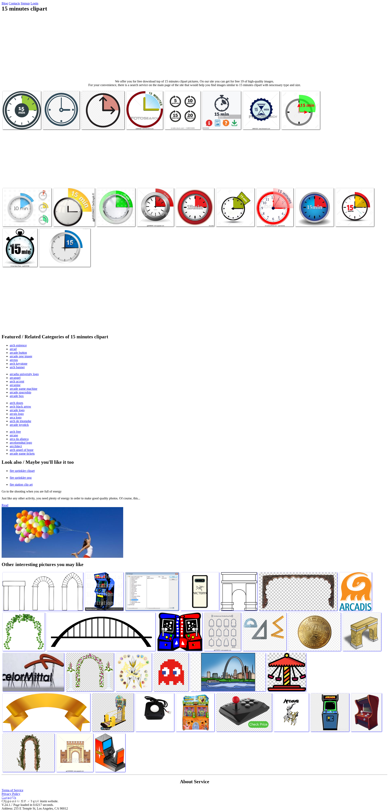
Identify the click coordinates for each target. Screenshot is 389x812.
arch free (15, 431)
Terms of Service (12, 790)
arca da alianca (19, 439)
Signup (25, 3)
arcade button (18, 352)
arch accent (17, 381)
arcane (14, 435)
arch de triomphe (20, 421)
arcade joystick (19, 424)
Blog (5, 3)
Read (5, 505)
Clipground (20, 800)
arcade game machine (23, 388)
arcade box (17, 396)
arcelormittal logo (21, 442)
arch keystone (18, 363)
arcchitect (16, 446)
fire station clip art (21, 484)
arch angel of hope (21, 450)
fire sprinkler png (21, 477)
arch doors (16, 403)
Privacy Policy (11, 794)
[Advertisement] (194, 45)
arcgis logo (17, 414)
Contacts (14, 3)
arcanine (15, 385)
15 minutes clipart (14, 123)
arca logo (15, 417)
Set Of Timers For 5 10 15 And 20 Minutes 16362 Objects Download (24, 219)
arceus (14, 360)
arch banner (17, 367)
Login (34, 3)
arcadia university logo (24, 374)
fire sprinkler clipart (22, 470)
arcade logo (17, 410)
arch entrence (18, 345)
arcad (13, 349)
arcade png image (21, 356)
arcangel (15, 377)
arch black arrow (20, 406)
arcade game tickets (22, 453)
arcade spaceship (20, 392)
